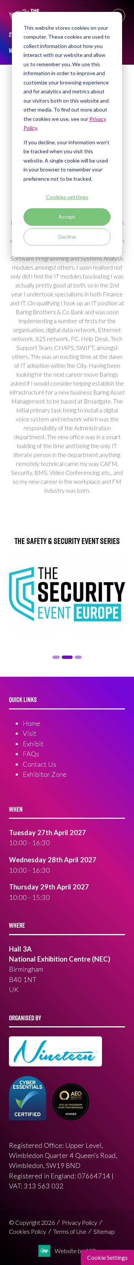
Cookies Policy (27, 1231)
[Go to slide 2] (55, 657)
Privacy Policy (79, 1222)
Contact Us (39, 764)
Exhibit (33, 744)
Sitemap (104, 1231)
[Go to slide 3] (67, 657)
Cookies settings (67, 197)
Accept (67, 216)
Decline (67, 237)
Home (31, 723)
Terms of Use (69, 1231)
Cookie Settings (107, 1257)
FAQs (31, 754)
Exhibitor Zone (45, 774)
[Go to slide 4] (78, 657)
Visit (29, 733)
